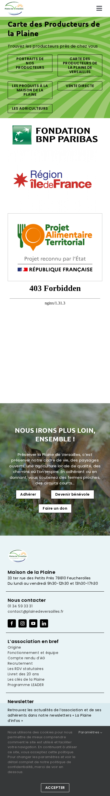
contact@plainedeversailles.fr (36, 611)
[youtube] (33, 623)
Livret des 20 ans (23, 674)
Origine (14, 647)
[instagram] (22, 623)
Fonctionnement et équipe (33, 652)
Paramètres (89, 732)
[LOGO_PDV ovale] (14, 3)
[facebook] (12, 623)
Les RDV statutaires (25, 668)
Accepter (55, 787)
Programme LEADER (26, 684)
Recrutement (20, 663)
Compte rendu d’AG (26, 658)
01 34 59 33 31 (20, 606)
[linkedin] (44, 623)
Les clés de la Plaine (26, 679)
